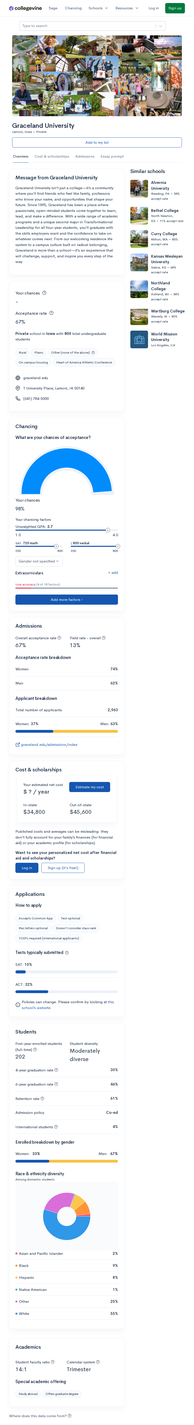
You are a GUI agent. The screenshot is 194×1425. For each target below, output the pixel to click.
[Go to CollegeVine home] (25, 8)
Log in (154, 8)
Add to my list (97, 142)
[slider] (107, 530)
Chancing (73, 8)
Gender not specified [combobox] (37, 561)
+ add (113, 572)
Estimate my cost (90, 786)
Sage (53, 8)
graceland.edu (35, 377)
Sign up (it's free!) (63, 867)
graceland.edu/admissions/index (49, 744)
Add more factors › (67, 599)
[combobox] (22, 26)
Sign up (175, 8)
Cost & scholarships (52, 156)
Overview (21, 156)
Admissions (84, 156)
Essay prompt (112, 156)
